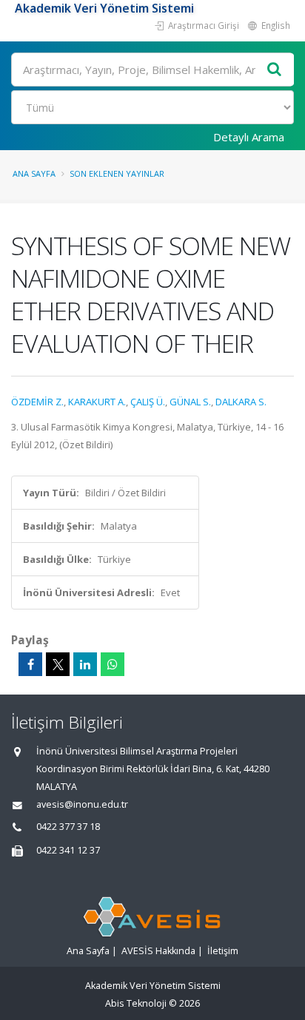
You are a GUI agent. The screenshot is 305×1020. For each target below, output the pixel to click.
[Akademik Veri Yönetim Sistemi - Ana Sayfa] (13, 8)
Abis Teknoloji (136, 1003)
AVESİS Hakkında (158, 951)
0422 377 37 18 (68, 826)
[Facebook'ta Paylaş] (30, 664)
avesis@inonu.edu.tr (82, 804)
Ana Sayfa (34, 173)
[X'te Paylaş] (58, 664)
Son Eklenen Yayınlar (117, 173)
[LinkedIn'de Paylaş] (85, 664)
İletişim (222, 951)
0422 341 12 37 (68, 850)
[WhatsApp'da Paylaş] (112, 664)
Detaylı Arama (248, 136)
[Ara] (274, 70)
